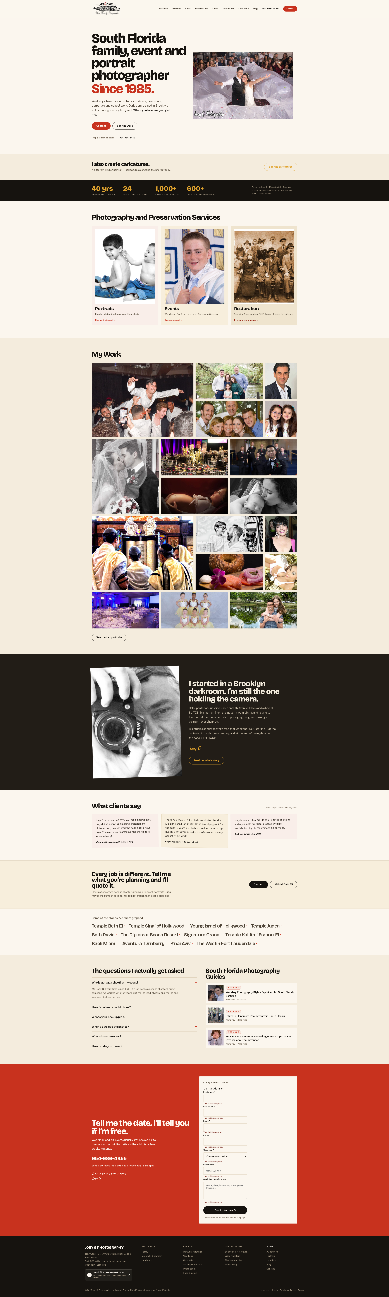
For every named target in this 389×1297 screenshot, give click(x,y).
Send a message (194, 664)
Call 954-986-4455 (194, 655)
